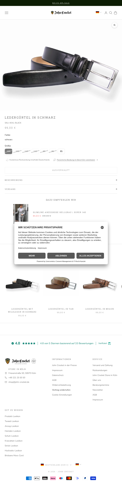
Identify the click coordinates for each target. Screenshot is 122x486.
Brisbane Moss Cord (14, 455)
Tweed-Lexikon (12, 421)
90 (44, 151)
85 (61, 151)
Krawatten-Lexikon (13, 440)
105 (17, 151)
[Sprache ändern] (98, 12)
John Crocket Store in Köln (105, 375)
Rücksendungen (100, 370)
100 (8, 151)
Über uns (97, 380)
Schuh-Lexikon (12, 436)
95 (52, 151)
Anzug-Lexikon (12, 426)
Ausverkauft (61, 170)
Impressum (57, 370)
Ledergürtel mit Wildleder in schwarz (22, 310)
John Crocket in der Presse (64, 365)
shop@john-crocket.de (18, 382)
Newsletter (98, 390)
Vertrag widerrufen (61, 390)
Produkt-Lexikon (12, 416)
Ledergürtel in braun (99, 309)
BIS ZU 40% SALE (61, 3)
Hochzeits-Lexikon (13, 450)
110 (26, 151)
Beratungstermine (101, 385)
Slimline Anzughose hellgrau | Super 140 (59, 212)
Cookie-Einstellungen (62, 394)
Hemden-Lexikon (13, 431)
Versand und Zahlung (102, 365)
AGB (54, 380)
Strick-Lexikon (11, 445)
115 (35, 151)
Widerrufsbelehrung (61, 385)
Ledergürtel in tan (61, 309)
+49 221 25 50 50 (16, 377)
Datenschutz (58, 375)
